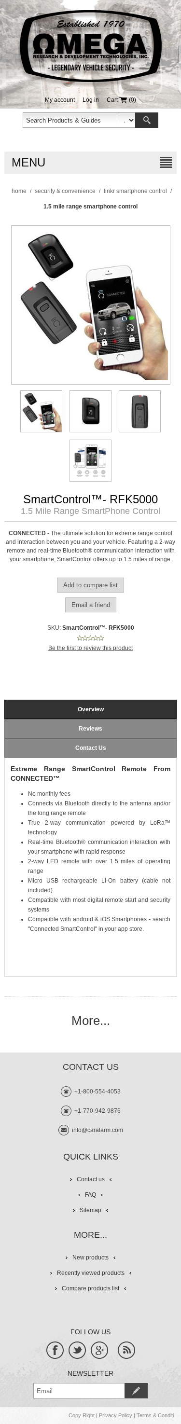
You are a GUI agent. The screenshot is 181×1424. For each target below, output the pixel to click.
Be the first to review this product (90, 648)
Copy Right (82, 1415)
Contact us (91, 1179)
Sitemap (90, 1210)
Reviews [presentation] (90, 728)
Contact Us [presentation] (90, 748)
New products (90, 1257)
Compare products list (90, 1288)
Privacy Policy (115, 1415)
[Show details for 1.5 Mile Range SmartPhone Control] (41, 411)
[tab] (90, 709)
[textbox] (71, 120)
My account (60, 100)
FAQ (90, 1194)
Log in (91, 100)
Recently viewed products (91, 1273)
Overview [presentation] (91, 709)
